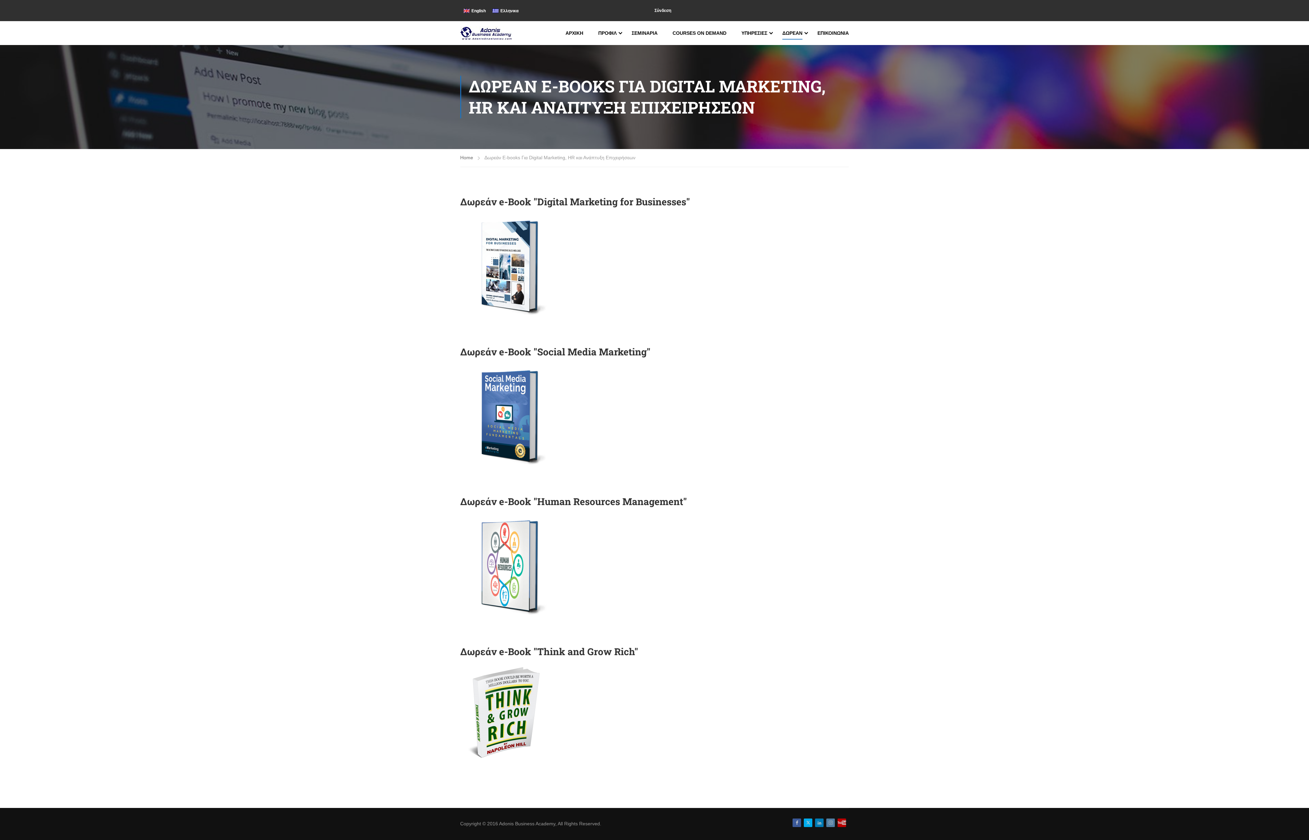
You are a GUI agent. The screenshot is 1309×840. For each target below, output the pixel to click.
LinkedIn (819, 823)
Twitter (808, 823)
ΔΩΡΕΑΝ (792, 33)
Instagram (830, 823)
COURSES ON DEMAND (699, 33)
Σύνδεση (662, 10)
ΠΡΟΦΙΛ (607, 33)
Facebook (797, 823)
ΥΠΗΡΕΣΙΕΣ (754, 33)
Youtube (842, 823)
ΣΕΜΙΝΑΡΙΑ (645, 33)
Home (466, 157)
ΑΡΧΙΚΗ (574, 33)
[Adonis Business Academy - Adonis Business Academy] (486, 33)
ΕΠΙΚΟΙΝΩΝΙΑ (833, 33)
